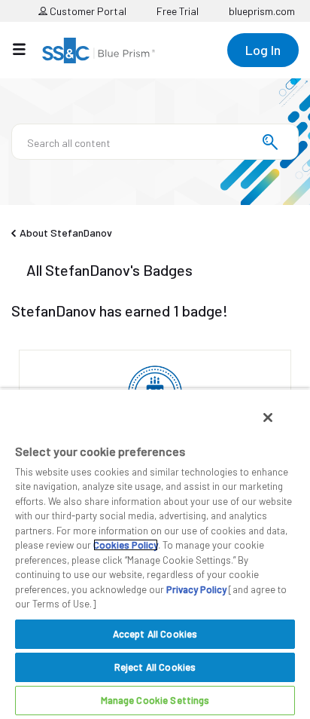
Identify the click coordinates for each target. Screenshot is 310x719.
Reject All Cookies (155, 667)
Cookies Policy (125, 545)
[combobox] (155, 142)
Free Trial (178, 11)
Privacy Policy (196, 589)
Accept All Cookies (155, 634)
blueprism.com (262, 11)
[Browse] (26, 49)
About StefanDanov (66, 232)
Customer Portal (86, 11)
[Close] (267, 417)
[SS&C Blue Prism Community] (98, 50)
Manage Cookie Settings (155, 700)
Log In (263, 49)
